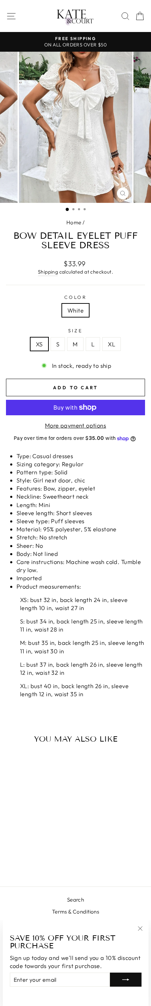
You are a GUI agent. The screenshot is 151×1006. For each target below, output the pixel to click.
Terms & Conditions (75, 911)
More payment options (75, 425)
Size (75, 330)
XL (111, 344)
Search (75, 899)
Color (75, 297)
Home (73, 222)
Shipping (48, 272)
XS (39, 344)
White (75, 310)
